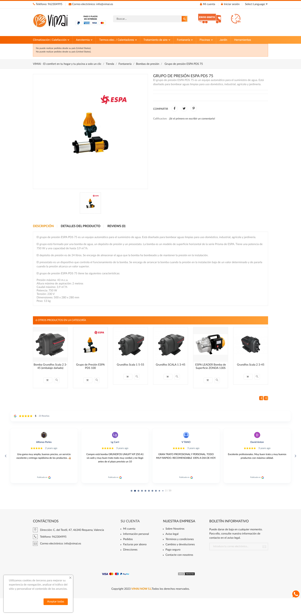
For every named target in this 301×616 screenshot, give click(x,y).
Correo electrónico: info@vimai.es (92, 4)
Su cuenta (130, 521)
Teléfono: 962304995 (48, 4)
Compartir (174, 108)
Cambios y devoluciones (180, 544)
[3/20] (142, 491)
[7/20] (156, 491)
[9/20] (163, 491)
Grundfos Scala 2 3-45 (250, 364)
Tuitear (184, 108)
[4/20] (145, 491)
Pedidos (128, 539)
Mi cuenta (129, 529)
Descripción (43, 226)
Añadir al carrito (47, 380)
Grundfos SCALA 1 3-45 (170, 364)
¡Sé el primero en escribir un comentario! (192, 118)
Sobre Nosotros (174, 529)
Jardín (223, 39)
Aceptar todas (55, 601)
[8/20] (159, 491)
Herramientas (242, 39)
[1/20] (135, 491)
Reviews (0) (116, 226)
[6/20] (152, 491)
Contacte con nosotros (179, 555)
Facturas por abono (134, 544)
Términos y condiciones (179, 539)
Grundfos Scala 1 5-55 (130, 364)
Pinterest (194, 108)
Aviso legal (172, 534)
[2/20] (138, 491)
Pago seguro (172, 549)
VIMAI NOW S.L (141, 589)
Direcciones (130, 549)
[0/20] (131, 491)
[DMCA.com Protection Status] (186, 574)
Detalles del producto (81, 226)
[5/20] (149, 491)
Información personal (136, 534)
